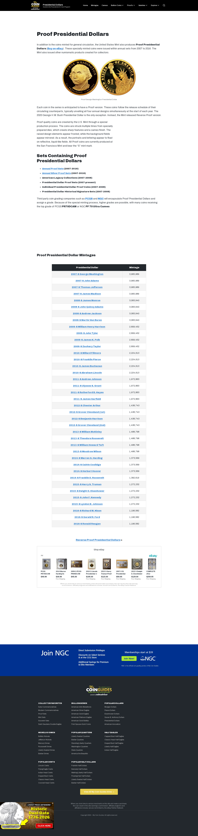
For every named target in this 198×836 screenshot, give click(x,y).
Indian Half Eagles (111, 750)
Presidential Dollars (53, 5)
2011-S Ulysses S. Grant (87, 386)
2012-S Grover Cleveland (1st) (87, 412)
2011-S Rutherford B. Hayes (87, 392)
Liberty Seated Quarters (80, 736)
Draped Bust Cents (45, 776)
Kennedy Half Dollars (79, 769)
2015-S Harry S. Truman (87, 484)
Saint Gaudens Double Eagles (50, 724)
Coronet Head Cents (46, 783)
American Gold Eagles (80, 714)
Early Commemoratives (47, 707)
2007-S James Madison (87, 294)
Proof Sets (42, 714)
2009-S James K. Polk (87, 340)
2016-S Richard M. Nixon (87, 511)
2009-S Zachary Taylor (87, 346)
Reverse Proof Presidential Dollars (98, 540)
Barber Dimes (43, 754)
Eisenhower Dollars (112, 714)
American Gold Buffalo (80, 721)
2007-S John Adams (87, 281)
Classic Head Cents (46, 779)
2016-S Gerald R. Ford (87, 517)
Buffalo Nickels (44, 736)
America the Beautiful (79, 754)
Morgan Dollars (110, 707)
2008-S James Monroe (87, 300)
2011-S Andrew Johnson (87, 379)
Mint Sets (42, 717)
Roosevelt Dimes (45, 747)
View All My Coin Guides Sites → (99, 792)
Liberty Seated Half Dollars (81, 779)
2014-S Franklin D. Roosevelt (87, 478)
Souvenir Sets (43, 721)
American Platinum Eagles (81, 717)
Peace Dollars (110, 710)
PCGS (89, 198)
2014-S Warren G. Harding (87, 458)
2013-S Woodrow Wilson (87, 451)
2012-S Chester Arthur (87, 405)
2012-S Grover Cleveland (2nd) (87, 425)
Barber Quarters (77, 740)
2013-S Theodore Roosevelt (87, 438)
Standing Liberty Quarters (81, 743)
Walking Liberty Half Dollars (81, 773)
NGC (101, 198)
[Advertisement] (99, 22)
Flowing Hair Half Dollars (80, 776)
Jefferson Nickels (45, 740)
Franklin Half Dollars (79, 766)
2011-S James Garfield (87, 399)
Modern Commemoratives (48, 710)
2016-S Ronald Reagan (87, 524)
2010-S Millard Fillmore (87, 353)
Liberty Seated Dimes (46, 750)
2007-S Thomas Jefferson (87, 287)
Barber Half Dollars (78, 783)
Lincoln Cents (43, 766)
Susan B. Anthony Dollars (114, 717)
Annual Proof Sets (53, 168)
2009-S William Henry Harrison (87, 327)
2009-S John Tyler (87, 333)
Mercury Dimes (44, 743)
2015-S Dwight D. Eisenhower (87, 491)
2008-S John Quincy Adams (87, 307)
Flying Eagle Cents (45, 769)
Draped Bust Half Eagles (114, 743)
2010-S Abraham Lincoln (87, 373)
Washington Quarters (79, 747)
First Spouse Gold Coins (81, 724)
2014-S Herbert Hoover (87, 471)
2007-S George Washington (87, 274)
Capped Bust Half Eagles (114, 736)
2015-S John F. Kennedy (87, 497)
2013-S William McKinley (87, 432)
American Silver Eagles (80, 710)
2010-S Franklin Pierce (87, 359)
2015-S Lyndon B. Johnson (87, 504)
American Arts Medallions (81, 707)
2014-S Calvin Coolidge (87, 465)
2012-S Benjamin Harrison (87, 419)
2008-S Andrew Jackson (87, 313)
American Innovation (112, 724)
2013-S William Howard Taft (87, 445)
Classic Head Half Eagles (114, 740)
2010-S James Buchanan (87, 366)
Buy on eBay (55, 48)
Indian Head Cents (45, 773)
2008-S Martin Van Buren (87, 320)
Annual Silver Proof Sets (56, 173)
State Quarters (77, 750)
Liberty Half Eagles (112, 747)
